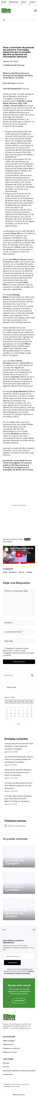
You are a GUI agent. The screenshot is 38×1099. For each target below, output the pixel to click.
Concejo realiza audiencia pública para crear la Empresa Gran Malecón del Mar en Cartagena (18, 798)
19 (15, 713)
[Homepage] (9, 1017)
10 (6, 710)
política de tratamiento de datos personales (19, 972)
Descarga (27, 539)
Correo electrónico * (14, 632)
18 (10, 713)
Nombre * (9, 622)
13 (19, 710)
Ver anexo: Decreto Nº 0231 (13, 539)
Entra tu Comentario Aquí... (16, 591)
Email (5, 572)
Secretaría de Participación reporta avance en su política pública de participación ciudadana (19, 759)
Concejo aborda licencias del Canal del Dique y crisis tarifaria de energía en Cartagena (19, 746)
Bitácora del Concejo (15, 65)
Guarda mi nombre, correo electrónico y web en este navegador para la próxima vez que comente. (18, 651)
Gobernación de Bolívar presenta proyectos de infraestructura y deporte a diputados (18, 772)
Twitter (21, 572)
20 (19, 713)
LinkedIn (29, 572)
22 (27, 713)
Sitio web (9, 641)
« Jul (18, 724)
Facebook (13, 572)
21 (23, 713)
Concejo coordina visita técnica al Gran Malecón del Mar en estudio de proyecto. (18, 785)
